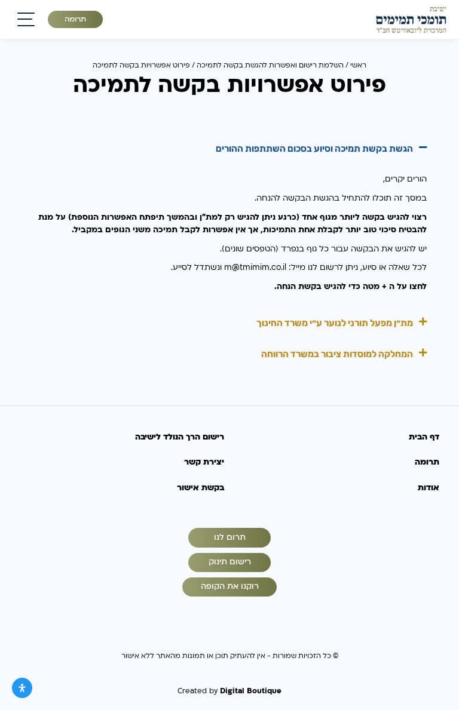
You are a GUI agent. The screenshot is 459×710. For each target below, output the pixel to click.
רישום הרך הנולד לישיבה (179, 437)
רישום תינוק (230, 562)
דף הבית (424, 437)
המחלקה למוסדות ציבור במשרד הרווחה (337, 354)
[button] (229, 149)
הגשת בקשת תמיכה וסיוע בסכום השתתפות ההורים (314, 148)
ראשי (358, 65)
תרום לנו (230, 537)
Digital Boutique (250, 691)
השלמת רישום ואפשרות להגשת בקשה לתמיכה (270, 65)
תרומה (75, 19)
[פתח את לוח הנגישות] (22, 688)
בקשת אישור (200, 487)
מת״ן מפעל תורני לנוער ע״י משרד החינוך (334, 323)
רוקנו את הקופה (230, 586)
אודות (428, 487)
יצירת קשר (204, 462)
